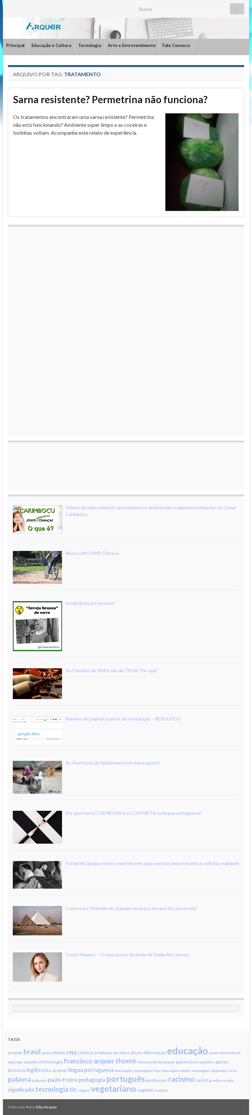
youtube (161, 1090)
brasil (32, 1051)
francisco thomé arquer (156, 1062)
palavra (19, 1079)
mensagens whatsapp (209, 1070)
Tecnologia (89, 45)
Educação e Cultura (51, 45)
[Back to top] (237, 1100)
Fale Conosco (176, 45)
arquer (15, 1052)
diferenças (154, 1052)
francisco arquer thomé (100, 1061)
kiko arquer (54, 1070)
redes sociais (223, 1080)
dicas (136, 1052)
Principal (15, 45)
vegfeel (145, 1090)
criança (85, 1052)
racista (203, 1080)
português (125, 1078)
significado (21, 1089)
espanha (31, 1062)
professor (156, 1080)
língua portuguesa (91, 1069)
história (16, 1070)
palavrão (39, 1080)
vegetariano (113, 1088)
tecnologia (52, 1089)
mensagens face (147, 1070)
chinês (58, 1052)
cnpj (71, 1052)
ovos (232, 1070)
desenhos (121, 1053)
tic (73, 1089)
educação (187, 1050)
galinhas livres (188, 1062)
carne (46, 1053)
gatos (222, 1061)
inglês (33, 1069)
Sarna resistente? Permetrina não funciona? (110, 99)
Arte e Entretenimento (132, 45)
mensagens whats (176, 1070)
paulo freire (62, 1079)
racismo (181, 1079)
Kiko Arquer (46, 1106)
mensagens (124, 1070)
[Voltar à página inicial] (126, 28)
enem (213, 1053)
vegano (84, 1090)
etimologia (51, 1061)
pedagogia (91, 1079)
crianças (103, 1052)
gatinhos (207, 1062)
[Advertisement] (62, 330)
